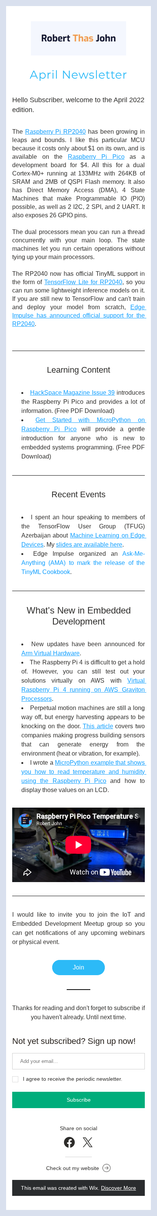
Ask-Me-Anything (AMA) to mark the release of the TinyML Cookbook (83, 562)
